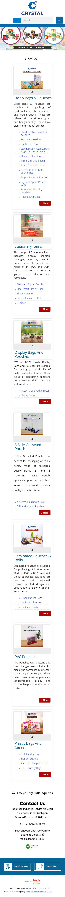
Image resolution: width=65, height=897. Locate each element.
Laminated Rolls (29, 607)
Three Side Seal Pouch (33, 160)
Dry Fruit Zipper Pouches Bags (34, 183)
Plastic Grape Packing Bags (35, 390)
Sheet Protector (25, 293)
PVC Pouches (25, 656)
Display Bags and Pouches (29, 354)
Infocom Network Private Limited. (39, 891)
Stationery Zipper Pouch (30, 284)
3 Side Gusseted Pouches (30, 506)
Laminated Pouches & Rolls (33, 557)
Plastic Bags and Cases (28, 745)
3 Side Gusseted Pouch (28, 446)
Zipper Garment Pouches (34, 177)
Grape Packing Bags (31, 598)
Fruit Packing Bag (30, 754)
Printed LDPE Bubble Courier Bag (32, 171)
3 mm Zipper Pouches (32, 165)
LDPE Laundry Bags (31, 768)
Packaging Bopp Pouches (34, 763)
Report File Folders (31, 139)
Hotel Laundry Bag (30, 196)
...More (45, 203)
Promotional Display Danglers (31, 191)
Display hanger (28, 395)
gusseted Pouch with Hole (31, 501)
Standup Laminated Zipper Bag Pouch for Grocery (35, 150)
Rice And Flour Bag (31, 156)
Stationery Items (28, 246)
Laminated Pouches (31, 602)
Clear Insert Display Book (30, 288)
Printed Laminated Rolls (29, 298)
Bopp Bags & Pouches (33, 97)
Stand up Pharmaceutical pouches (34, 134)
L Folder (21, 302)
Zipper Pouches (29, 758)
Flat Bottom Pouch (30, 144)
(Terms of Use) (44, 888)
